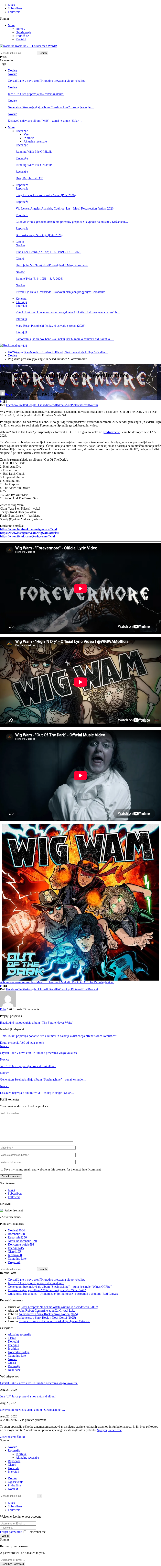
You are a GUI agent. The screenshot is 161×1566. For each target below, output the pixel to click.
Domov (20, 28)
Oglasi (12, 1362)
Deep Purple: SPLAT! (29, 178)
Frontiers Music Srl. (37, 982)
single (103, 982)
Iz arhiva (29, 138)
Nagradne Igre (17, 1258)
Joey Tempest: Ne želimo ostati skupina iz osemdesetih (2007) (59, 1307)
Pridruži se (22, 35)
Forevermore (17, 982)
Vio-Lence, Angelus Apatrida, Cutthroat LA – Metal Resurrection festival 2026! (65, 208)
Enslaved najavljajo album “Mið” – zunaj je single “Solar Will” (47, 1290)
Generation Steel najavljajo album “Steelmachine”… (32, 1409)
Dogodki (14, 1262)
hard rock (55, 982)
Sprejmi (102, 1430)
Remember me (36, 1531)
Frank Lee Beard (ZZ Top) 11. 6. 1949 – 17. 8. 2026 (48, 252)
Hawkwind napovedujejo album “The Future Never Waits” (36, 1022)
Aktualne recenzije (35, 141)
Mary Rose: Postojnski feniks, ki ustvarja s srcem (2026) (50, 325)
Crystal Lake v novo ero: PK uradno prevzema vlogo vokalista (46, 80)
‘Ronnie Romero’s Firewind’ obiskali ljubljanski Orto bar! (54, 1321)
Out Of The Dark (89, 982)
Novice (12, 70)
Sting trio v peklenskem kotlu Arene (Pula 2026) (46, 195)
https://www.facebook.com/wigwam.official (28, 529)
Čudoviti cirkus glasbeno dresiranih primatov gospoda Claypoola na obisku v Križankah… (72, 221)
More (11, 25)
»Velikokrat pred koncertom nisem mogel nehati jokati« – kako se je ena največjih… (68, 312)
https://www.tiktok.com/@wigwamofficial (27, 536)
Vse (26, 134)
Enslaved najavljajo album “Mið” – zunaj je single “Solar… (45, 120)
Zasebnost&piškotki (12, 1436)
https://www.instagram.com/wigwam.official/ (29, 532)
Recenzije (22, 130)
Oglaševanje (23, 32)
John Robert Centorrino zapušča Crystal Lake (47, 1310)
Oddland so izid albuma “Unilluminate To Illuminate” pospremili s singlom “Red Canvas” (63, 1293)
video (110, 982)
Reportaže (22, 185)
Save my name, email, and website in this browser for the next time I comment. (53, 1169)
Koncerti (21, 298)
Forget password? (11, 1531)
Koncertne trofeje (21, 1244)
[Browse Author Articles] (8, 1005)
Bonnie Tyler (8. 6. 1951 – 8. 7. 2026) (39, 278)
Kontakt (21, 39)
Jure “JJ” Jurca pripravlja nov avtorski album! (36, 94)
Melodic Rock (70, 982)
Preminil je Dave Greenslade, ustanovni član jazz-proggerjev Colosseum (60, 292)
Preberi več (115, 1430)
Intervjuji (21, 302)
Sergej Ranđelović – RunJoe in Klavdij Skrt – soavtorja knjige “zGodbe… (62, 352)
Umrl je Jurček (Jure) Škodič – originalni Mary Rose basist (52, 265)
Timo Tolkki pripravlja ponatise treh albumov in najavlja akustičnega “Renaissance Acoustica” (58, 1036)
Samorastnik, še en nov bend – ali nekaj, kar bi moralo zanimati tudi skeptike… (65, 339)
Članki (20, 241)
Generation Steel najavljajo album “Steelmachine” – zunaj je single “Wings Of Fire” (60, 1286)
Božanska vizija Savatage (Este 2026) (39, 235)
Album (4, 982)
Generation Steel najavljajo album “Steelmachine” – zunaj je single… (51, 107)
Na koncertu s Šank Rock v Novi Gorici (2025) (48, 1314)
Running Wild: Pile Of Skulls (34, 151)
